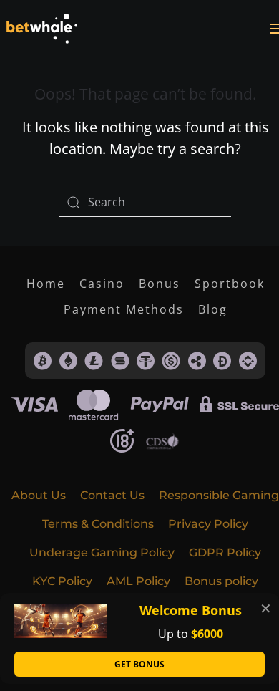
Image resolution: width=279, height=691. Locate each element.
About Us (38, 495)
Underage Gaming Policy (102, 552)
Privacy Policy (208, 524)
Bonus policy (221, 581)
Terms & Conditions (98, 524)
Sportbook (230, 283)
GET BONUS (139, 664)
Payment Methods (124, 309)
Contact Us (112, 495)
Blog (212, 309)
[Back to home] (41, 28)
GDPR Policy (225, 552)
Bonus (159, 283)
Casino (101, 283)
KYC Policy (62, 581)
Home (45, 283)
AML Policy (138, 581)
